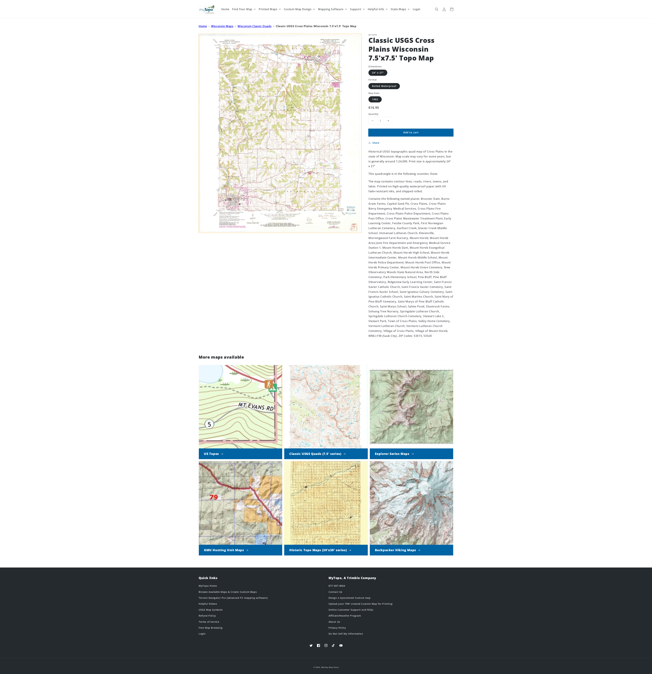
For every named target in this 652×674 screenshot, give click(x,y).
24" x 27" (378, 72)
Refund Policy (207, 615)
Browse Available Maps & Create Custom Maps (228, 591)
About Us (334, 621)
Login (202, 633)
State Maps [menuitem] (398, 9)
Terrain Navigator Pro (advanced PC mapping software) (233, 597)
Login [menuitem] (416, 9)
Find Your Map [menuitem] (242, 9)
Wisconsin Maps (222, 26)
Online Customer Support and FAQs (351, 609)
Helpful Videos (208, 603)
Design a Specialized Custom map (350, 597)
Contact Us (335, 591)
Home (203, 26)
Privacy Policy (337, 627)
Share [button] (375, 142)
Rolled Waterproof (384, 86)
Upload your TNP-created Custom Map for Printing (360, 603)
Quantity (373, 114)
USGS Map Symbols (211, 609)
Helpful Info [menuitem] (376, 9)
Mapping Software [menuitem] (330, 9)
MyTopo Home (208, 585)
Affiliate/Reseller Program (345, 615)
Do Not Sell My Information (346, 633)
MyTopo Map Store (330, 667)
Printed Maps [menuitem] (268, 9)
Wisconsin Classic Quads (254, 26)
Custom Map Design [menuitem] (298, 9)
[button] (436, 9)
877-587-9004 (337, 585)
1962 (375, 99)
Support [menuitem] (355, 9)
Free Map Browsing (210, 627)
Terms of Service (209, 621)
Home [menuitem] (225, 9)
